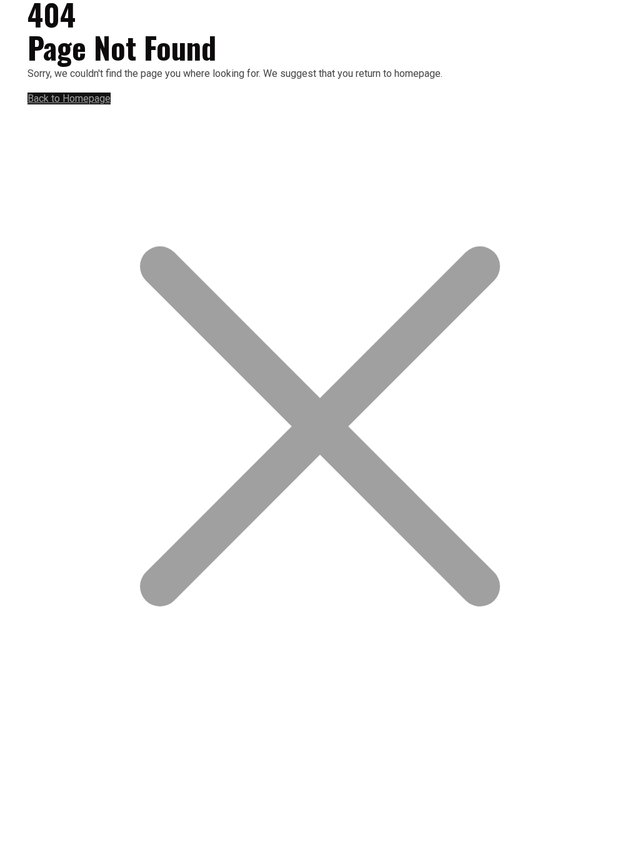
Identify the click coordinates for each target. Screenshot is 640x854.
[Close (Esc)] (598, 14)
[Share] (571, 14)
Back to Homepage (69, 98)
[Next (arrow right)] (618, 427)
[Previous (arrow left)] (22, 427)
